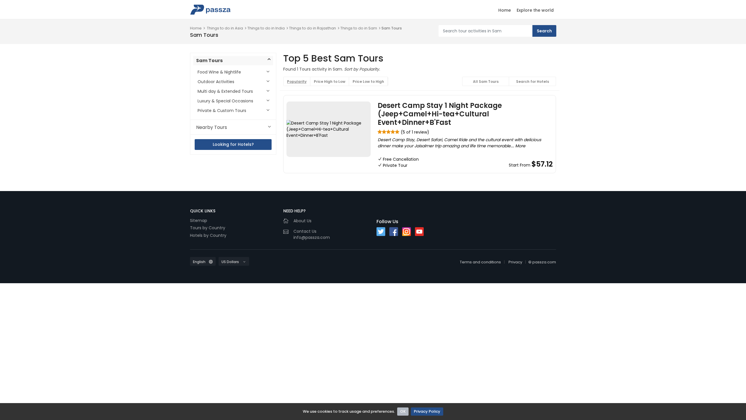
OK (403, 411)
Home (504, 10)
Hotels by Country (208, 235)
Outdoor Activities (216, 82)
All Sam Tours (486, 81)
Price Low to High (368, 81)
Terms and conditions (480, 262)
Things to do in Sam (358, 28)
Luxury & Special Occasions (225, 101)
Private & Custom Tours (222, 110)
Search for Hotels (532, 81)
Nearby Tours (211, 127)
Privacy (515, 262)
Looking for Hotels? (233, 144)
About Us (302, 221)
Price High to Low (329, 81)
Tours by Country (207, 227)
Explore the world (535, 10)
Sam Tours (391, 28)
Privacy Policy (427, 411)
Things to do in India (266, 28)
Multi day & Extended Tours (225, 91)
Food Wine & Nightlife (219, 72)
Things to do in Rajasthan (312, 28)
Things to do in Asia (225, 28)
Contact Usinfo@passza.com (311, 234)
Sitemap (198, 220)
